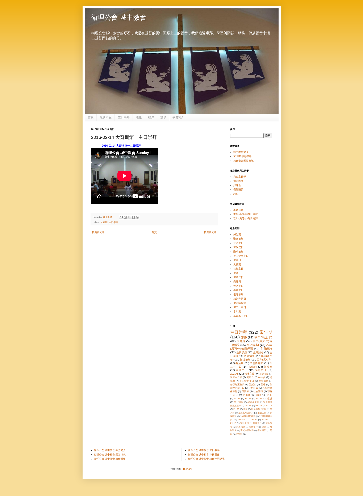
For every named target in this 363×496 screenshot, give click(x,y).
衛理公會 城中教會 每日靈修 (204, 454)
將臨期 (237, 234)
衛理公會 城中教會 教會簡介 (110, 450)
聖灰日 (237, 260)
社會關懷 (258, 391)
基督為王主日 (241, 315)
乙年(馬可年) (264, 359)
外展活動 (240, 427)
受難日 (237, 281)
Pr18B (259, 398)
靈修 (163, 117)
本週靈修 (238, 209)
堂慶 (245, 409)
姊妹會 (237, 185)
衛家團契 (238, 180)
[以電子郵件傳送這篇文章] (121, 217)
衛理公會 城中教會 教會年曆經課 (206, 458)
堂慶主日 (257, 423)
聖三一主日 (239, 307)
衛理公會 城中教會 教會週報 (110, 458)
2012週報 (238, 402)
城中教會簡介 (241, 152)
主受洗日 (238, 247)
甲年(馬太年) (263, 337)
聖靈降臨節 (239, 302)
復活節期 (238, 294)
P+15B (241, 419)
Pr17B (269, 405)
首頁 (90, 117)
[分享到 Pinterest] (137, 217)
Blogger (187, 469)
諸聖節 (239, 434)
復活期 (239, 363)
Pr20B (265, 419)
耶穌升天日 (239, 298)
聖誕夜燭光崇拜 (246, 413)
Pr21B (233, 423)
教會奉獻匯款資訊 (243, 160)
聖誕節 (252, 384)
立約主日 (238, 243)
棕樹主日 (238, 268)
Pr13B (258, 395)
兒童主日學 (239, 176)
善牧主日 (238, 290)
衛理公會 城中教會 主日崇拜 (204, 450)
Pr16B (248, 398)
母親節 (245, 391)
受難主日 (244, 423)
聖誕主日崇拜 (247, 430)
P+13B (246, 395)
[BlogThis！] (125, 217)
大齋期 (104, 222)
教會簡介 (178, 117)
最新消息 (106, 117)
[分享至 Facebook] (133, 217)
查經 (264, 427)
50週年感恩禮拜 (242, 156)
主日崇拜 (124, 117)
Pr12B (254, 419)
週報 (139, 117)
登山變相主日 (241, 255)
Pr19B (236, 409)
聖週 (235, 273)
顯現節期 (238, 251)
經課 (151, 117)
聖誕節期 (238, 238)
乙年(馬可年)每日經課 (245, 218)
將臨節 (253, 366)
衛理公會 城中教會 (119, 17)
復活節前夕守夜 (258, 409)
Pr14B (269, 395)
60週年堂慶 (253, 402)
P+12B (248, 405)
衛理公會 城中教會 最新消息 (110, 454)
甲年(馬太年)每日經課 (245, 214)
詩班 (235, 193)
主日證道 (258, 352)
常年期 (237, 311)
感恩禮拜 (253, 427)
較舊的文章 (210, 232)
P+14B (258, 405)
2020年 (234, 373)
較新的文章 (98, 232)
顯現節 (268, 366)
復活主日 (238, 285)
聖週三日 (238, 277)
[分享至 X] (129, 217)
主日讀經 (242, 352)
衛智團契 (238, 189)
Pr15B (237, 398)
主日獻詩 (266, 348)
